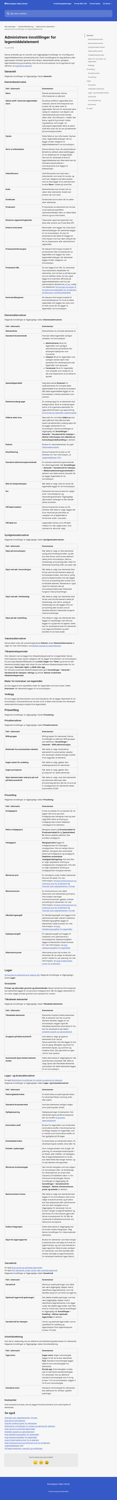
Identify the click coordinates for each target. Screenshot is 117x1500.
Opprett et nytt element (15, 1420)
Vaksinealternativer (50, 447)
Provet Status (95, 3)
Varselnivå (92, 97)
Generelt (90, 35)
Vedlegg (91, 65)
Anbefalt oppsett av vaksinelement (46, 646)
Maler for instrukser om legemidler (97, 60)
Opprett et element (23, 66)
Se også (90, 108)
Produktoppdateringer (62, 3)
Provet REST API (80, 3)
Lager (89, 81)
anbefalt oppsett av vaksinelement (57, 1032)
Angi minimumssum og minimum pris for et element (27, 1443)
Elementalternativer (95, 43)
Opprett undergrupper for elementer (21, 1423)
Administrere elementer (45, 26)
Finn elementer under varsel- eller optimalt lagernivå (34, 1270)
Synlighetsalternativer (96, 47)
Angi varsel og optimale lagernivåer (27, 1267)
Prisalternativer (94, 73)
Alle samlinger (10, 26)
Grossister (92, 85)
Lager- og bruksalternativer (98, 93)
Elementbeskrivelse (95, 39)
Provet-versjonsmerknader (58, 1491)
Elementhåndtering (25, 26)
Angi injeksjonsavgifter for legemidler (21, 1437)
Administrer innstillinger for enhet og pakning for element (37, 1080)
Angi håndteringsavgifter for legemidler (22, 1434)
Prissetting (91, 69)
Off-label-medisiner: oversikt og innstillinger (24, 1448)
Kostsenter (92, 104)
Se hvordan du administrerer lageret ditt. (22, 975)
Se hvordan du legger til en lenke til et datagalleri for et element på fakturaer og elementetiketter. (59, 290)
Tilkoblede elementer (96, 89)
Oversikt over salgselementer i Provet (58, 886)
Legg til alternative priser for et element (22, 1440)
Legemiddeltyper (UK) (51, 457)
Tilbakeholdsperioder (96, 55)
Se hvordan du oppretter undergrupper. (59, 412)
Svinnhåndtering (94, 100)
